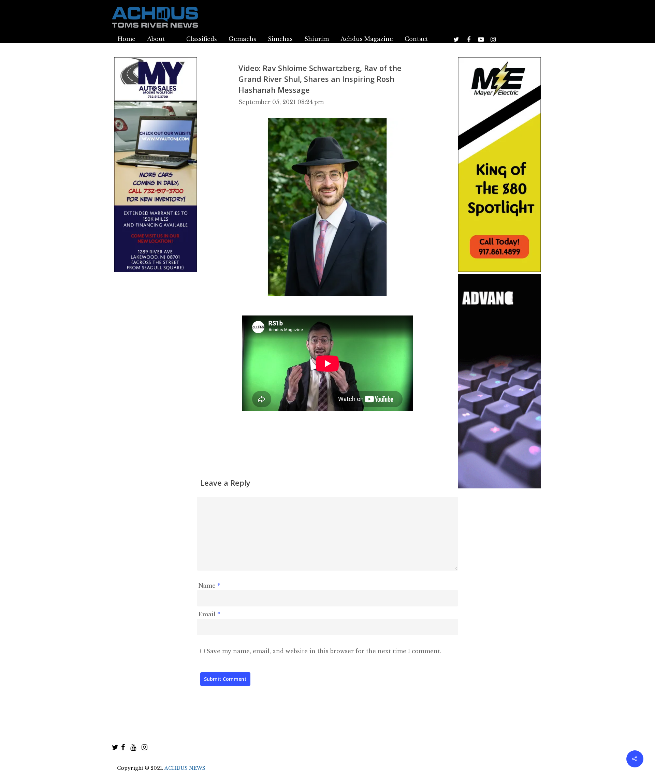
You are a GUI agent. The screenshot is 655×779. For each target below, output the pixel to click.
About (156, 38)
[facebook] (123, 747)
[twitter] (115, 747)
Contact (416, 38)
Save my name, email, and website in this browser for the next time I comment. (323, 651)
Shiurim (316, 38)
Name (209, 585)
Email (209, 614)
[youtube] (133, 747)
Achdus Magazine (366, 38)
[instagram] (144, 747)
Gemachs (242, 38)
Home (126, 38)
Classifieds (201, 38)
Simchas (280, 38)
